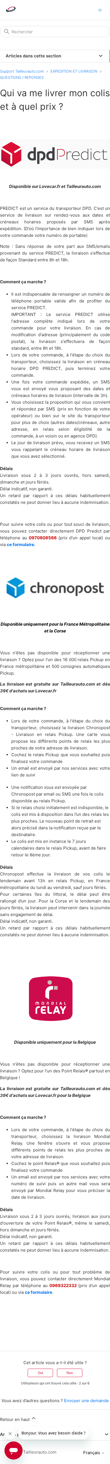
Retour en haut (15, 1419)
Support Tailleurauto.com (22, 71)
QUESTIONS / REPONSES (22, 77)
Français (92, 1452)
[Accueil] (11, 12)
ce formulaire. (21, 544)
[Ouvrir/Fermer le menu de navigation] (100, 9)
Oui (40, 1373)
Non (70, 1373)
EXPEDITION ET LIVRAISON (73, 71)
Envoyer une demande (86, 1400)
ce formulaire (38, 1292)
